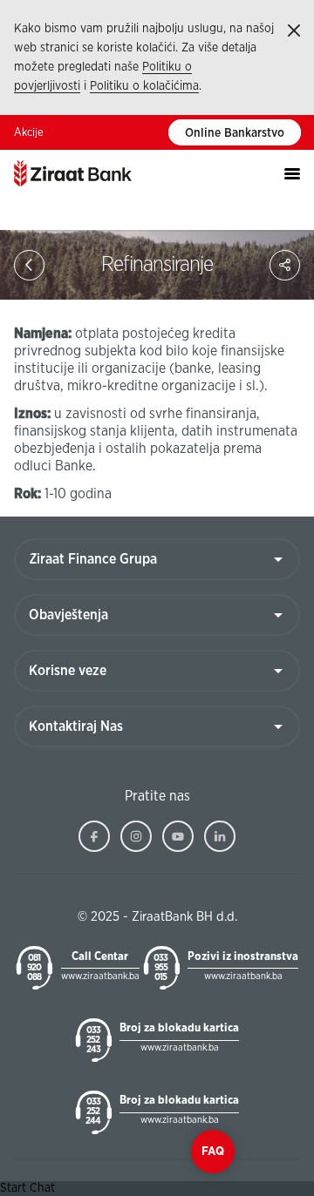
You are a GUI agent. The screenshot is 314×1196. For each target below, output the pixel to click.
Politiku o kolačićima (144, 86)
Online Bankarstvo (234, 133)
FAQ (212, 1151)
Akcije (29, 133)
